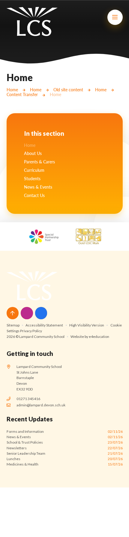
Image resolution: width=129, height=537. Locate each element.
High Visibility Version (86, 325)
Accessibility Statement (44, 325)
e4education (99, 336)
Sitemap (13, 325)
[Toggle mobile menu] (115, 17)
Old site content (68, 89)
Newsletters (65, 448)
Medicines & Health (65, 464)
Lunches (65, 459)
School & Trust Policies (65, 442)
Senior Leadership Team (65, 453)
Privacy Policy (31, 331)
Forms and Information (65, 431)
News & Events (65, 437)
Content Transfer (22, 94)
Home (12, 89)
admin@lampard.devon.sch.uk (40, 405)
